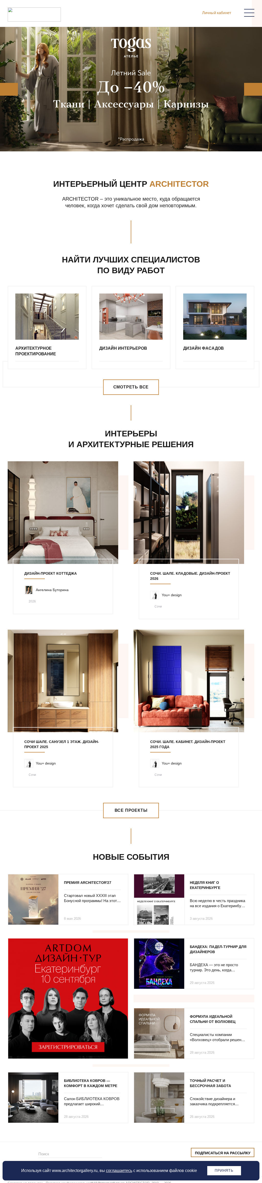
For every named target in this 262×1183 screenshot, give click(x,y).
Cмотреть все (131, 387)
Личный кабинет (216, 13)
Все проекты (131, 810)
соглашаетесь (119, 1170)
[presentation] (7, 89)
